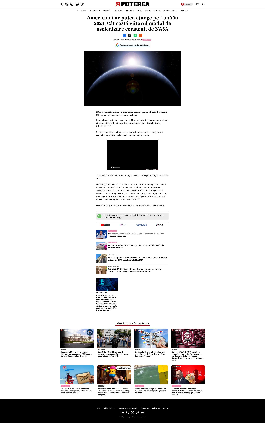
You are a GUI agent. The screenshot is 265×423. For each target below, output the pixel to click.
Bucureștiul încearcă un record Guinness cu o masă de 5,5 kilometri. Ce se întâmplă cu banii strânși (76, 354)
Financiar (118, 11)
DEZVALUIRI (82, 11)
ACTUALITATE (95, 11)
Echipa (165, 408)
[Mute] (111, 167)
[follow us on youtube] (105, 225)
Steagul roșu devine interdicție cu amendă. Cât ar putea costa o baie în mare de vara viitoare (76, 391)
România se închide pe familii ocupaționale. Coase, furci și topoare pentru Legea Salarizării (113, 354)
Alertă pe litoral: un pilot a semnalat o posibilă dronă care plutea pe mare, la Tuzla (150, 391)
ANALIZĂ (101, 386)
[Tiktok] (71, 4)
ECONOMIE (129, 11)
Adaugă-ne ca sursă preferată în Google (134, 45)
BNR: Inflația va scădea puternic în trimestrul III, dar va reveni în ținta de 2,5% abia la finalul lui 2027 (137, 259)
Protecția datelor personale (128, 408)
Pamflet (101, 349)
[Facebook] (61, 4)
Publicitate (156, 408)
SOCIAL (139, 11)
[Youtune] (77, 4)
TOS (98, 408)
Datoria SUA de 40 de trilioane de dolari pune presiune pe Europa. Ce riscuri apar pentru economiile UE (135, 270)
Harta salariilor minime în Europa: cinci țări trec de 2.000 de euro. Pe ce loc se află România (150, 354)
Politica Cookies (109, 408)
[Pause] (108, 167)
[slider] (116, 168)
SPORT (174, 349)
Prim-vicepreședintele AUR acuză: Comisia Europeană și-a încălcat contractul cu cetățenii (136, 235)
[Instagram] (66, 4)
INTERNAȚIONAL (170, 11)
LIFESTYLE (184, 11)
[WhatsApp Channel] (82, 4)
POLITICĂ (107, 11)
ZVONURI (157, 11)
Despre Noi (145, 408)
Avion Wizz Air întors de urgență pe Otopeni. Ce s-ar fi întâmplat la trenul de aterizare (136, 246)
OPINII (148, 11)
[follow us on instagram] (123, 225)
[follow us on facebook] (141, 225)
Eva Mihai (137, 40)
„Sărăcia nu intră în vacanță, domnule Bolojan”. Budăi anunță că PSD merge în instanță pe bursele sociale (187, 392)
